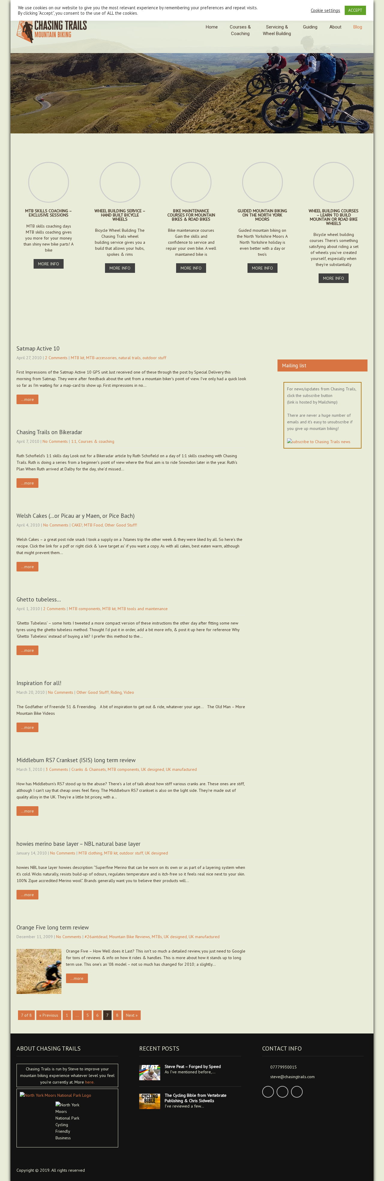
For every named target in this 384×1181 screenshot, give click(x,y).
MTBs (157, 936)
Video (129, 692)
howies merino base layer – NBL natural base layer (78, 843)
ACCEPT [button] (355, 10)
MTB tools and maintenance (143, 608)
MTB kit (77, 357)
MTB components (84, 608)
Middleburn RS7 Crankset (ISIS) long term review (76, 760)
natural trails (129, 357)
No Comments (55, 441)
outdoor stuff (154, 357)
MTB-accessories (101, 357)
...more (27, 399)
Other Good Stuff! (121, 525)
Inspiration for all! (39, 683)
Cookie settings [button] (325, 10)
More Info (48, 264)
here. (89, 1082)
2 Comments (56, 357)
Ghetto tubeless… (38, 599)
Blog (357, 27)
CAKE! (77, 525)
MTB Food (93, 525)
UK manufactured (181, 769)
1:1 (73, 441)
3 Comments (57, 769)
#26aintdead (96, 936)
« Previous (48, 1015)
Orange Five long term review (52, 927)
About (335, 27)
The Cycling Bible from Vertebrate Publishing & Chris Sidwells (195, 1098)
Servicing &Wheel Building (277, 30)
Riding (116, 692)
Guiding (310, 27)
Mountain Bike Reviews (129, 936)
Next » (132, 1015)
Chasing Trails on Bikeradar (49, 432)
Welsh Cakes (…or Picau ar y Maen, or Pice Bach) (75, 515)
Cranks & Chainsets (88, 769)
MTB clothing (90, 853)
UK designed (152, 769)
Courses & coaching (96, 441)
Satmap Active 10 (37, 348)
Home (212, 27)
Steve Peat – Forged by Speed (193, 1066)
